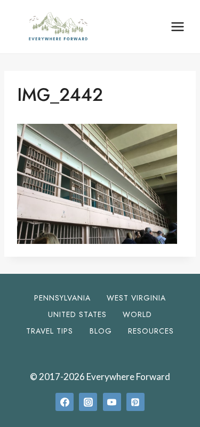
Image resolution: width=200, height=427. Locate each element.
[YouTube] (112, 402)
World (137, 314)
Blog (101, 331)
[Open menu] (177, 26)
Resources (151, 331)
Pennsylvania (62, 297)
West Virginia (136, 297)
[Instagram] (88, 402)
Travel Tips (49, 331)
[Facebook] (64, 402)
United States (77, 314)
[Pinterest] (135, 402)
